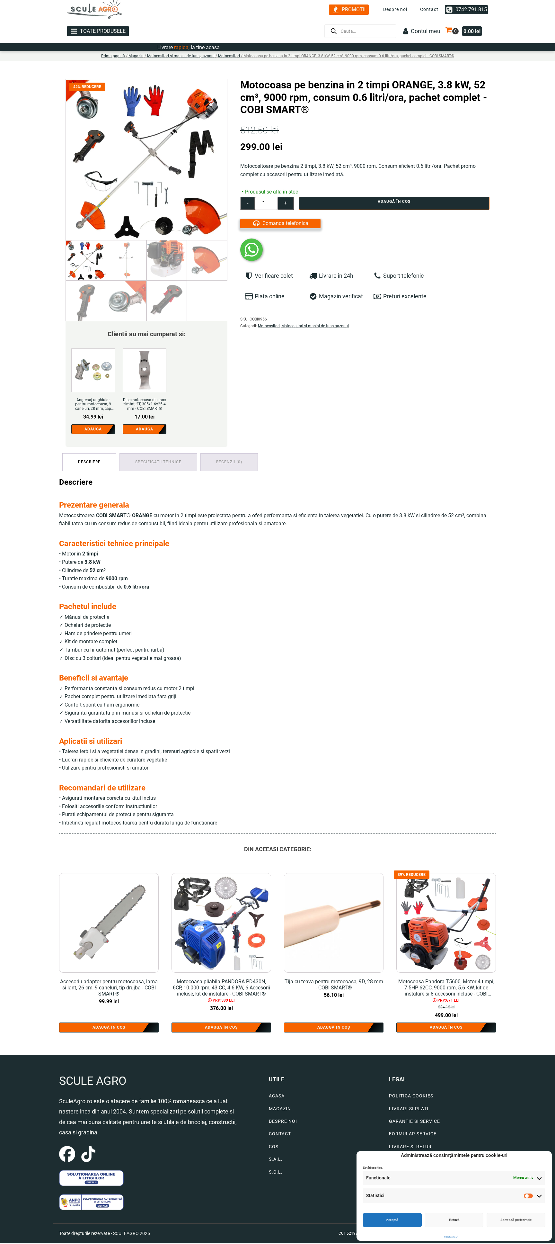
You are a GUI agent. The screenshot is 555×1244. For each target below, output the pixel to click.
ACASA (277, 1096)
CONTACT (280, 1133)
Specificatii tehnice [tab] (158, 462)
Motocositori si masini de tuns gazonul (181, 56)
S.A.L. (276, 1159)
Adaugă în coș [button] (108, 1027)
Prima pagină (113, 56)
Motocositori (229, 56)
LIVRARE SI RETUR (410, 1146)
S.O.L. (276, 1172)
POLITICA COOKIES (411, 1096)
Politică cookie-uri (451, 1237)
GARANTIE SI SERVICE (414, 1121)
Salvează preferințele (516, 1219)
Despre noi (395, 9)
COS (273, 1146)
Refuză (454, 1219)
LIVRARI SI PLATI (408, 1108)
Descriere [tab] (89, 462)
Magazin (136, 56)
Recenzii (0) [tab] (229, 462)
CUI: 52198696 (352, 1233)
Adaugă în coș (394, 201)
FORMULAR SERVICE (412, 1133)
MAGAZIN (280, 1108)
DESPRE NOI (283, 1121)
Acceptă (392, 1219)
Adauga (93, 429)
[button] (349, 10)
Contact (429, 9)
